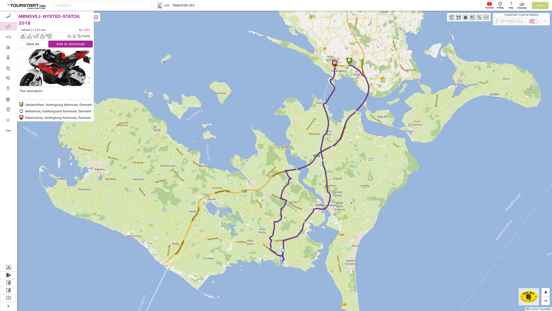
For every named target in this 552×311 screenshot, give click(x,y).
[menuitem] (8, 16)
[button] (349, 61)
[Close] (96, 17)
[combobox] (104, 5)
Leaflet (533, 309)
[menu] (8, 137)
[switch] (533, 21)
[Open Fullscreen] (86, 79)
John (86, 30)
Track (15, 68)
